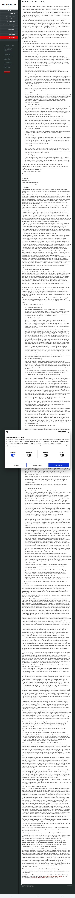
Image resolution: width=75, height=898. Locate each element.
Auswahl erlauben (37, 465)
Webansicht (69, 885)
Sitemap (31, 885)
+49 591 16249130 (7, 62)
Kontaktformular (7, 67)
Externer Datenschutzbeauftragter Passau (52, 876)
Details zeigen (62, 460)
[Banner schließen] (68, 432)
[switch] (29, 455)
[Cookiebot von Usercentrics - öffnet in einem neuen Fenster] (59, 432)
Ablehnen (16, 465)
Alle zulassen (59, 465)
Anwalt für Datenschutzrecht (38, 877)
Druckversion (25, 885)
